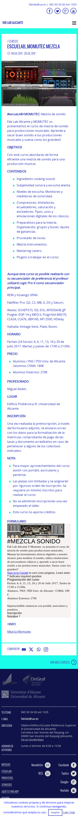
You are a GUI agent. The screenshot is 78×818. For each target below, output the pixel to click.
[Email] (23, 649)
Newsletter (37, 765)
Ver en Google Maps (32, 739)
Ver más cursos (60, 662)
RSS (40, 773)
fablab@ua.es (37, 4)
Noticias (6, 764)
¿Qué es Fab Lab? (10, 791)
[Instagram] (46, 649)
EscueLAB (7, 771)
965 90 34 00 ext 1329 (62, 4)
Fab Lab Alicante (12, 23)
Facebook (63, 765)
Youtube (64, 790)
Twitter (65, 773)
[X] (31, 649)
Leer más (69, 812)
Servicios (7, 785)
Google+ (64, 782)
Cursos (13, 41)
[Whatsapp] (38, 649)
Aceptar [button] (55, 812)
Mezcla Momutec (19, 632)
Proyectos (7, 778)
